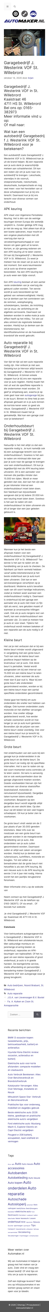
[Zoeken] (37, 1014)
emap (22, 1305)
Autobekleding (18, 1177)
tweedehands (21, 1229)
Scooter (10, 1226)
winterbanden (33, 1236)
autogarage (31, 395)
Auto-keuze (27, 1164)
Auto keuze (34, 1178)
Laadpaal (30, 1215)
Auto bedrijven (15, 985)
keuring (17, 282)
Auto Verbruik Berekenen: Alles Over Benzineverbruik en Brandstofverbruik (24, 1077)
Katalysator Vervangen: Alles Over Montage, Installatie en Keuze (23, 1089)
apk (13, 1164)
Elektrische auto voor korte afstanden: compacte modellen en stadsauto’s (24, 1066)
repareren (29, 1222)
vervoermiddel (12, 1232)
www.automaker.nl (24, 1308)
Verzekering (24, 1232)
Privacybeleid (33, 1305)
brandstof (11, 1212)
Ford (32, 1212)
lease (18, 1218)
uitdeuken (29, 1229)
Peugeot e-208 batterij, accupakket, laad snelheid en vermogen (23, 1138)
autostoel (30, 1205)
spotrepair (26, 1226)
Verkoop (36, 1229)
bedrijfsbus (21, 1208)
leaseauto (25, 1218)
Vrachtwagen (24, 1236)
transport (11, 1229)
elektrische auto (23, 1211)
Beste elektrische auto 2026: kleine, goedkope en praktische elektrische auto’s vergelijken (24, 1115)
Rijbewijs (36, 1222)
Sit (18, 1305)
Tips (33, 1225)
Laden (35, 1215)
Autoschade (17, 1199)
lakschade (11, 1218)
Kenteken (22, 1215)
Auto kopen (15, 1182)
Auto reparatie (14, 993)
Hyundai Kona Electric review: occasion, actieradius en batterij (23, 1055)
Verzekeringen (13, 1236)
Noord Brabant (32, 985)
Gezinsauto (13, 1215)
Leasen (33, 1218)
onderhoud (14, 1221)
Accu (9, 1164)
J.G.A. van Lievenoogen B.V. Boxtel (25, 997)
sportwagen (18, 1226)
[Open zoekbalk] (14, 6)
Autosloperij (17, 1204)
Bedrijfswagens (32, 1208)
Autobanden (17, 1173)
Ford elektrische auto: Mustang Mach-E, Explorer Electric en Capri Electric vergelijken (24, 1127)
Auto (18, 1163)
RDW (23, 1222)
